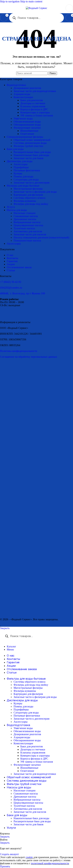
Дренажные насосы (25, 219)
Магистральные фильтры (28, 188)
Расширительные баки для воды (32, 152)
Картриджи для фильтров (28, 194)
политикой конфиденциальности (50, 863)
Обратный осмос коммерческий (32, 139)
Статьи (11, 270)
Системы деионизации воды (30, 142)
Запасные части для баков (28, 158)
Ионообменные (29, 130)
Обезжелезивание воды (27, 121)
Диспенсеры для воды (19, 161)
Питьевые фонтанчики (27, 170)
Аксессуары (21, 164)
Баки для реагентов (31, 100)
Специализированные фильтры (25, 136)
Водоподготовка (16, 85)
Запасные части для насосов (30, 234)
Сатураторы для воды (26, 179)
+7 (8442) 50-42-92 (10, 281)
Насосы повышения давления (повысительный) (41, 237)
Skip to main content (31, 1)
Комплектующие (23, 97)
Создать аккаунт (9, 854)
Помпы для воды (23, 176)
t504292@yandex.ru (11, 287)
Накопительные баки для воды (31, 155)
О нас (10, 255)
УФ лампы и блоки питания (36, 115)
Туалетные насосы (24, 228)
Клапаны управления (32, 106)
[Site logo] (36, 8)
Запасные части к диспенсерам (31, 182)
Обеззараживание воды (27, 124)
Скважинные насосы (26, 216)
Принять (5, 866)
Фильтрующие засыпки (27, 127)
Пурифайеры (21, 167)
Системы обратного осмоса (29, 197)
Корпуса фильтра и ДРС (34, 109)
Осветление (27, 133)
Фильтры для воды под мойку (31, 203)
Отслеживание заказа (19, 267)
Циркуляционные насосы (28, 225)
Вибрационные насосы (27, 222)
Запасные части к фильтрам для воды (35, 191)
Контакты (12, 258)
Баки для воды (15, 149)
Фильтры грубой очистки (28, 146)
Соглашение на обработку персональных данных (28, 356)
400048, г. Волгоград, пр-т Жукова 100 (22, 293)
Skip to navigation (10, 1)
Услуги (11, 207)
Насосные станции (24, 213)
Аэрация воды (22, 94)
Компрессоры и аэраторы (35, 112)
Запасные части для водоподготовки (35, 91)
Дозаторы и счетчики (32, 103)
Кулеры (18, 173)
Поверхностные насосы (27, 240)
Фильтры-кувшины (25, 200)
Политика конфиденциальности (18, 351)
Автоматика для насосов (28, 231)
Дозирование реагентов (27, 88)
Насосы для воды (17, 210)
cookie (29, 857)
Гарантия (12, 261)
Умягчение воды (23, 118)
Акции (11, 264)
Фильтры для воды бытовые (23, 185)
